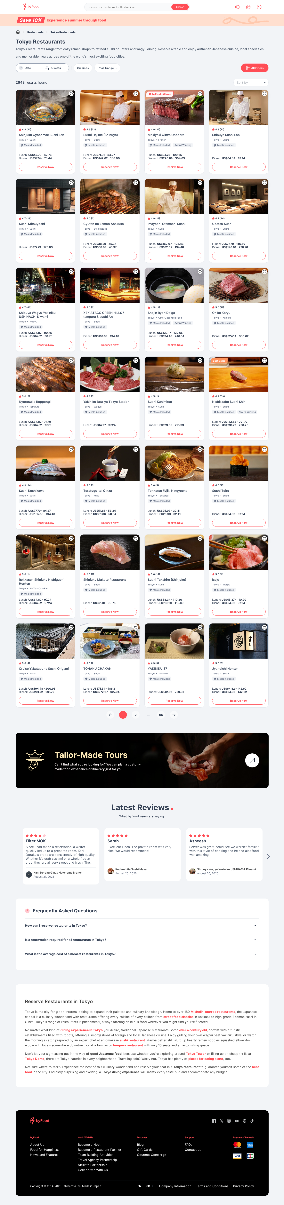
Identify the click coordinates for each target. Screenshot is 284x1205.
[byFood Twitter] (221, 1121)
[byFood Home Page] (31, 8)
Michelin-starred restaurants (213, 1012)
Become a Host (89, 1144)
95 (161, 715)
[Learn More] (252, 760)
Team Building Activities (95, 1155)
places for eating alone (205, 1059)
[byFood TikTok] (252, 1121)
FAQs (188, 1144)
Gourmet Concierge (151, 1155)
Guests (56, 67)
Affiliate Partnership (92, 1165)
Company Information (175, 1186)
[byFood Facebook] (214, 1121)
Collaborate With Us (93, 1170)
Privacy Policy (243, 1186)
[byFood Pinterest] (244, 1121)
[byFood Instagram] (229, 1121)
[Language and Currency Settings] (237, 7)
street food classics (178, 1017)
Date (28, 67)
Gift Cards (144, 1150)
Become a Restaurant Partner (99, 1150)
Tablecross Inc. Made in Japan (81, 1186)
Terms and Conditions (212, 1186)
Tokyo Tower (196, 1054)
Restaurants (35, 32)
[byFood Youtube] (236, 1121)
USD (147, 1186)
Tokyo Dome (34, 1059)
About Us (37, 1144)
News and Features (44, 1155)
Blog (140, 1144)
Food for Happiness (44, 1150)
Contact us (193, 1150)
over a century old (193, 1030)
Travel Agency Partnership (97, 1160)
